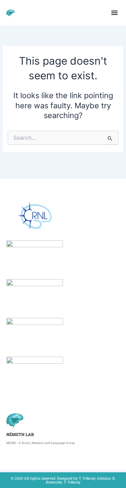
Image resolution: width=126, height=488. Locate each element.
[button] (114, 12)
